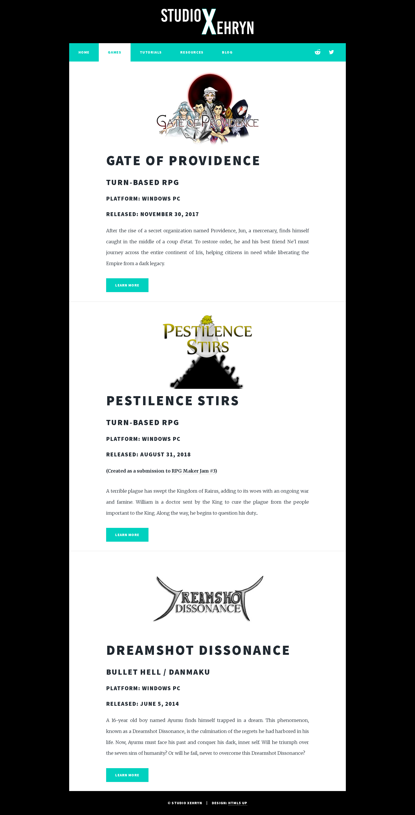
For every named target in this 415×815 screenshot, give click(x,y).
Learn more (127, 285)
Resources (191, 52)
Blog (227, 52)
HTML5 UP (237, 803)
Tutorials (151, 52)
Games (114, 52)
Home (83, 52)
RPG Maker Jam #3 (193, 471)
